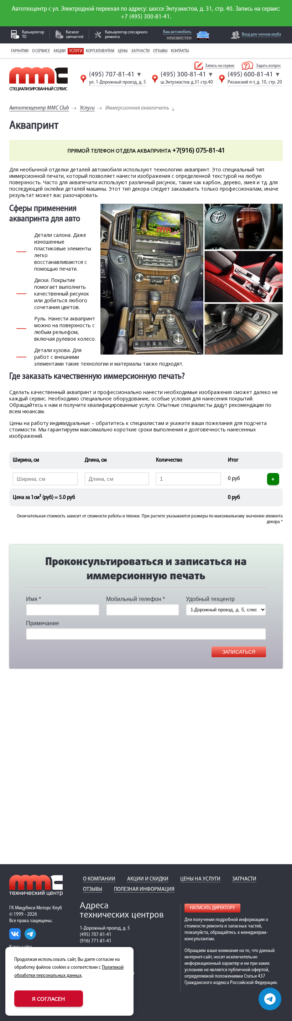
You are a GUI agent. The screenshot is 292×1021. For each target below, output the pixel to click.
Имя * (33, 599)
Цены (122, 51)
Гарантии (19, 51)
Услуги (75, 51)
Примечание (42, 623)
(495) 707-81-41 (112, 74)
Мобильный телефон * (135, 599)
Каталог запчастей (74, 34)
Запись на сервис (220, 66)
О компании (99, 879)
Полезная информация (144, 889)
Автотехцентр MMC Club (39, 108)
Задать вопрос (268, 66)
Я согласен (48, 998)
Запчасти (140, 51)
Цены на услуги (200, 879)
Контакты (180, 51)
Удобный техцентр (210, 599)
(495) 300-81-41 (183, 74)
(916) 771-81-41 (95, 941)
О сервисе (41, 51)
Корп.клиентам (100, 51)
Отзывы (160, 51)
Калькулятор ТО (33, 34)
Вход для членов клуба (261, 34)
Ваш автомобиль (177, 32)
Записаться (238, 652)
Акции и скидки (147, 879)
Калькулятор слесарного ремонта (126, 34)
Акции (59, 51)
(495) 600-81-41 (250, 74)
